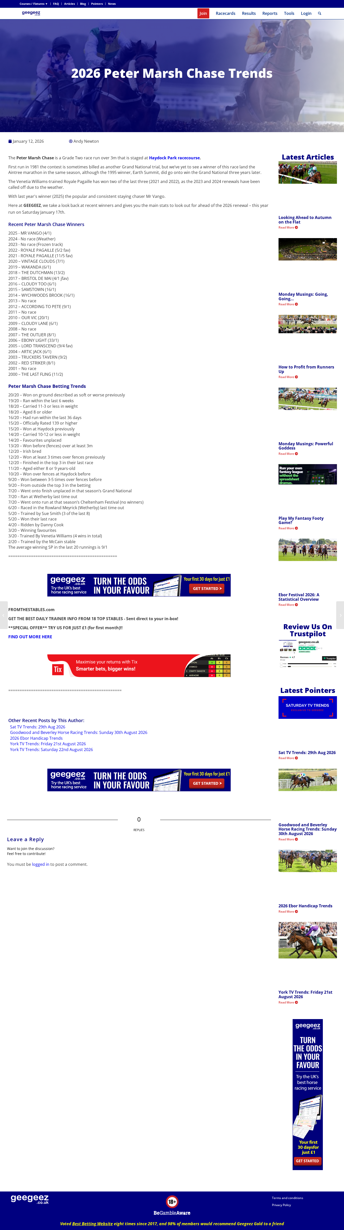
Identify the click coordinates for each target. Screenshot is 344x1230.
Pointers (97, 4)
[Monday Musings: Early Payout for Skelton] (4, 615)
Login (306, 13)
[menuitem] (35, 4)
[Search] (320, 13)
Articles (69, 4)
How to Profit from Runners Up (306, 369)
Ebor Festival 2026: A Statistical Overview (299, 597)
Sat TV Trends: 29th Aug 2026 (37, 727)
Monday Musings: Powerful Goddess (306, 446)
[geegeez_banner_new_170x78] (32, 13)
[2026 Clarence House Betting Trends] (340, 615)
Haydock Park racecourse (174, 158)
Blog (83, 4)
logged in (40, 864)
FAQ (56, 4)
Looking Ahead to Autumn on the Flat (305, 220)
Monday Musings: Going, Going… (303, 296)
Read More (287, 227)
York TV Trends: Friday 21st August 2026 (48, 744)
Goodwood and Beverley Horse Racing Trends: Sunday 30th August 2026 (78, 732)
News (112, 4)
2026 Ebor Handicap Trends (36, 738)
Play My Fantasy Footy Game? (301, 520)
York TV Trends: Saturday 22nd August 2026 (51, 749)
